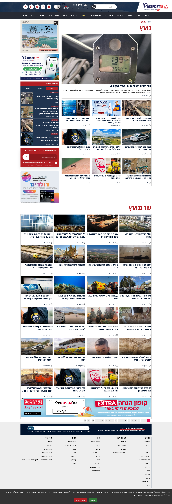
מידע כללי (48, 438)
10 (119, 421)
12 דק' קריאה (114, 126)
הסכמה (93, 500)
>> (85, 421)
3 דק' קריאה (84, 125)
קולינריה (74, 15)
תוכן (98, 438)
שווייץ (74, 463)
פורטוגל (73, 456)
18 (93, 421)
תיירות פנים (109, 15)
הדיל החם (96, 453)
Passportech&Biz (119, 453)
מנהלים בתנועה (95, 467)
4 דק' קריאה (84, 183)
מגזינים (123, 442)
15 (103, 421)
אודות (50, 442)
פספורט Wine (121, 445)
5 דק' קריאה (144, 125)
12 (112, 421)
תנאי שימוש (48, 449)
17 (96, 421)
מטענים (123, 449)
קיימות (148, 478)
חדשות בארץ (145, 456)
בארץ (42, 15)
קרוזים (65, 15)
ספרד (74, 453)
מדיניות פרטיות (47, 453)
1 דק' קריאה (144, 154)
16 (99, 421)
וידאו (98, 460)
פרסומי (97, 449)
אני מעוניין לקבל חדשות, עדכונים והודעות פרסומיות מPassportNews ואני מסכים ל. (57, 431)
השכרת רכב (96, 471)
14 (106, 421)
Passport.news (46, 456)
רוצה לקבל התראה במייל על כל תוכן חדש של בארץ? (40, 150)
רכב (148, 471)
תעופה (138, 15)
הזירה (98, 456)
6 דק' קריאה (79, 304)
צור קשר (49, 445)
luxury (147, 474)
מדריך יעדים (72, 442)
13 (109, 421)
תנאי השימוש (42, 165)
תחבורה (129, 15)
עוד (25, 15)
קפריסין (73, 460)
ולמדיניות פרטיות (33, 165)
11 (116, 421)
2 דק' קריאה (144, 95)
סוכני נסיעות (146, 482)
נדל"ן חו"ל (96, 463)
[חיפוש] (93, 6)
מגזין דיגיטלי (121, 438)
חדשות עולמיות (96, 15)
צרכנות (97, 445)
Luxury (83, 15)
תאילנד (74, 449)
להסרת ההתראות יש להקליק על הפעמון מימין (37, 460)
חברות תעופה (95, 442)
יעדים (74, 438)
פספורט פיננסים (53, 15)
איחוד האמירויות (70, 445)
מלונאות (120, 15)
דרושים (33, 15)
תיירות (147, 15)
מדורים (147, 438)
